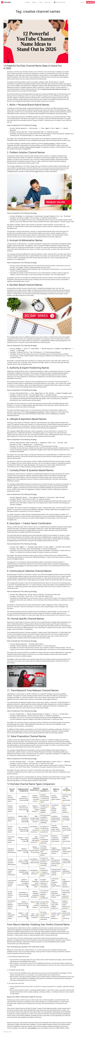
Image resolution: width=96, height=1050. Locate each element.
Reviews (34, 2)
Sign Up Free (90, 2)
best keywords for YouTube (35, 412)
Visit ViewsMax (32, 1028)
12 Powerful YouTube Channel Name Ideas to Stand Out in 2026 (33, 66)
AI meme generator (49, 143)
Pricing (40, 2)
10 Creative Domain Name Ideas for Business (53, 89)
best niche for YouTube (33, 147)
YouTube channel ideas (40, 778)
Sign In (82, 2)
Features (27, 2)
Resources (47, 2)
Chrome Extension (60, 2)
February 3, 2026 (7, 1031)
